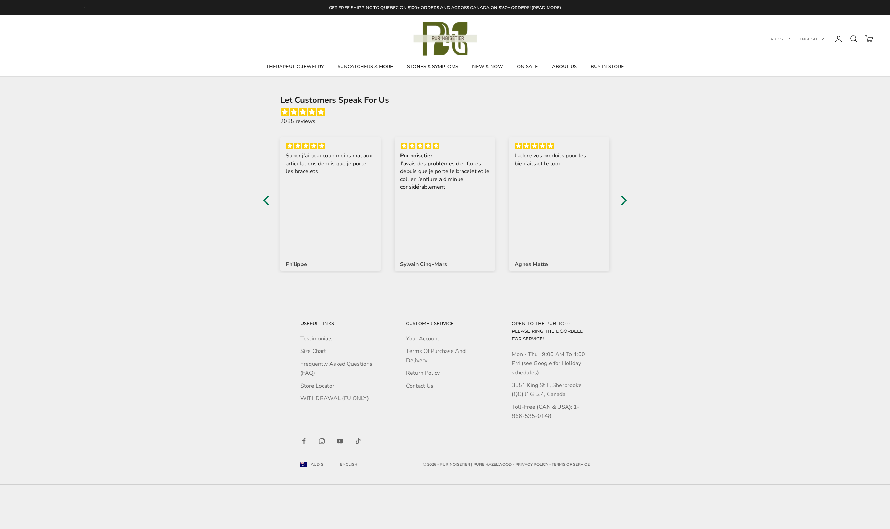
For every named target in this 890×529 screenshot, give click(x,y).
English (808, 38)
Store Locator (317, 386)
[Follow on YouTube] (340, 441)
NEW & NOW (487, 66)
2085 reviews (297, 121)
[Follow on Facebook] (303, 441)
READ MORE (546, 7)
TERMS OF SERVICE (571, 464)
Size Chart (313, 351)
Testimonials (316, 338)
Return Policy (423, 373)
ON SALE (527, 66)
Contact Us (420, 386)
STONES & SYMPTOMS (432, 66)
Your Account (422, 338)
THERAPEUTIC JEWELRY (295, 66)
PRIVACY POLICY (531, 464)
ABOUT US (564, 66)
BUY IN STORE (607, 66)
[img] (448, 112)
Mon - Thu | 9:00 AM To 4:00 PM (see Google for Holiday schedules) (548, 363)
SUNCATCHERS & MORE (365, 66)
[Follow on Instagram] (321, 441)
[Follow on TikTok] (358, 441)
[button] (268, 200)
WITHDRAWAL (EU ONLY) (334, 398)
